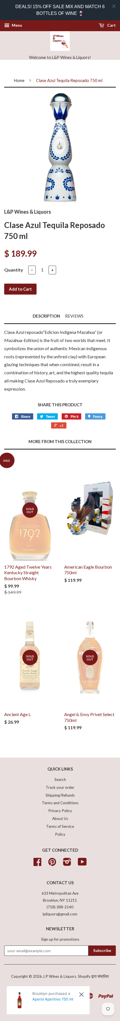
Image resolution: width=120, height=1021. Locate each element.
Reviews (74, 315)
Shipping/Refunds (60, 795)
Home (19, 80)
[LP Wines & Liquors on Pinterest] (52, 864)
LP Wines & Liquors (60, 976)
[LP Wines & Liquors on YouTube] (82, 864)
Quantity (13, 269)
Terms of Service (60, 826)
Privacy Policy (60, 810)
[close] (114, 6)
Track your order (60, 787)
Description (46, 315)
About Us (60, 818)
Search (60, 779)
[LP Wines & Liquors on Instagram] (67, 864)
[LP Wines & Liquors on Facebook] (37, 864)
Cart (111, 25)
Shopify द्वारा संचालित (93, 976)
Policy (60, 834)
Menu (16, 25)
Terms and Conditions (60, 803)
